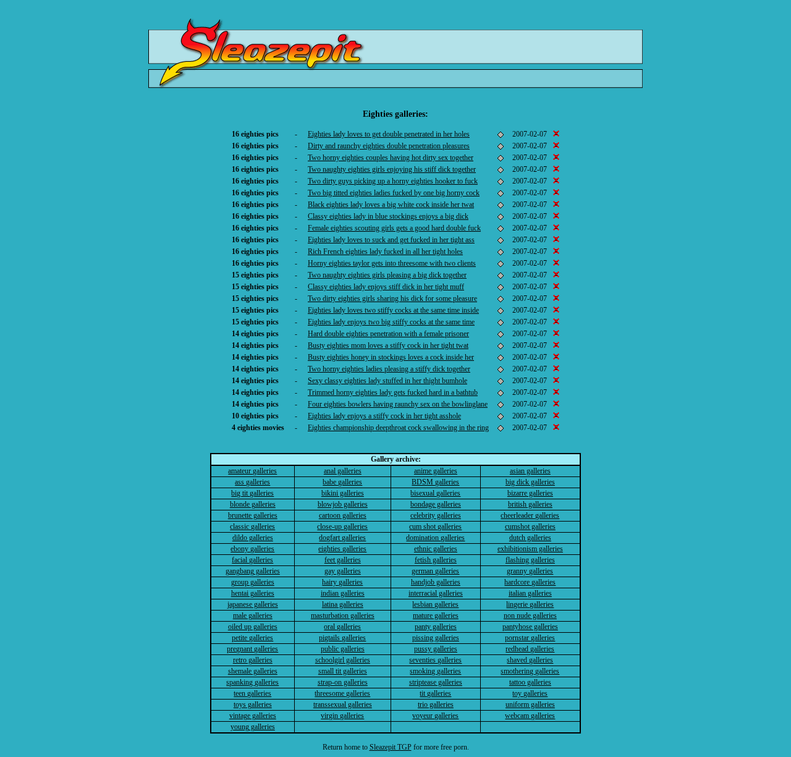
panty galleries (436, 626)
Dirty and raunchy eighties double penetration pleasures (389, 146)
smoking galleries (435, 671)
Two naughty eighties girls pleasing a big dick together (387, 275)
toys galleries (253, 704)
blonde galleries (253, 504)
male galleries (253, 615)
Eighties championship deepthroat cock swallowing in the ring (398, 427)
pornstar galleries (530, 637)
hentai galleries (252, 593)
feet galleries (342, 560)
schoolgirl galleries (342, 660)
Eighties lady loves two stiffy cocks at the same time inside (393, 310)
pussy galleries (435, 649)
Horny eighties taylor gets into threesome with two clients (392, 263)
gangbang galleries (253, 571)
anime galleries (435, 471)
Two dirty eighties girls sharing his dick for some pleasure (392, 298)
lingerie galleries (530, 604)
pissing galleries (435, 637)
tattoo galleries (530, 682)
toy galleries (530, 693)
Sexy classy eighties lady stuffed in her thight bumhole (387, 380)
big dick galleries (530, 482)
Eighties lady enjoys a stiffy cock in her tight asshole (384, 416)
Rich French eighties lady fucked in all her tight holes (385, 251)
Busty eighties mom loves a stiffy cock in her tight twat (388, 345)
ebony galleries (252, 548)
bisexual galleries (435, 493)
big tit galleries (252, 493)
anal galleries (343, 471)
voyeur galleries (435, 715)
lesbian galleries (435, 604)
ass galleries (252, 482)
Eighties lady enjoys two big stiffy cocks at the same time (391, 322)
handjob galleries (435, 582)
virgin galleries (342, 715)
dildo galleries (252, 537)
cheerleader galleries (530, 515)
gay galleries (342, 571)
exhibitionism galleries (530, 548)
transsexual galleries (342, 704)
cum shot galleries (435, 526)
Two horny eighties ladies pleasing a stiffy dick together (389, 369)
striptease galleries (435, 682)
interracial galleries (435, 593)
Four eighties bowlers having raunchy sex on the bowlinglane (398, 404)
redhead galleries (529, 649)
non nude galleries (530, 615)
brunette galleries (252, 515)
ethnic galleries (435, 548)
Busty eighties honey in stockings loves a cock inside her (391, 357)
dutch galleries (530, 537)
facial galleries (252, 560)
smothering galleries (530, 671)
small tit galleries (342, 671)
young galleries (253, 726)
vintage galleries (252, 715)
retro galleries (253, 660)
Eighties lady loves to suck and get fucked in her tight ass (391, 239)
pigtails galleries (342, 637)
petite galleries (252, 637)
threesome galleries (342, 693)
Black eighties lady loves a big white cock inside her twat (391, 204)
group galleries (252, 582)
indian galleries (343, 593)
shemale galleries (252, 671)
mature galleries (436, 615)
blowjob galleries (343, 504)
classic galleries (252, 526)
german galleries (435, 571)
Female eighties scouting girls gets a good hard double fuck (394, 228)
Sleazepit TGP (391, 747)
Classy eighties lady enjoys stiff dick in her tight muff (386, 286)
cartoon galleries (342, 515)
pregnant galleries (252, 649)
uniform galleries (530, 704)
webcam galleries (530, 715)
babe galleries (342, 482)
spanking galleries (252, 682)
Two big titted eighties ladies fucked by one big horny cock (394, 192)
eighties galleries (342, 548)
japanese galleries (252, 604)
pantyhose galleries (530, 626)
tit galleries (435, 693)
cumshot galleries (530, 526)
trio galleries (436, 704)
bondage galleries (435, 504)
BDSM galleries (435, 482)
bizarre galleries (530, 493)
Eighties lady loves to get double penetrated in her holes (389, 134)
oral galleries (342, 626)
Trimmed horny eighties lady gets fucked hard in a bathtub (393, 392)
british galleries (530, 504)
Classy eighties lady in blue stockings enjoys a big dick (388, 216)
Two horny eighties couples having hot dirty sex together (390, 157)
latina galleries (342, 604)
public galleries (343, 649)
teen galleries (252, 693)
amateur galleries (252, 471)
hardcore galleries (530, 582)
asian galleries (530, 471)
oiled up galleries (252, 626)
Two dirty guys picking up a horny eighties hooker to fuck (393, 181)
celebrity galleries (435, 515)
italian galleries (530, 593)
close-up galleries (342, 526)
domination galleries (435, 537)
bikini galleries (342, 493)
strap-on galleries (343, 682)
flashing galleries (530, 560)
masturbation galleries (342, 615)
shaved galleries (530, 660)
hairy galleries (342, 582)
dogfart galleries (342, 537)
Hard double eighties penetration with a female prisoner (388, 333)
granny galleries (530, 571)
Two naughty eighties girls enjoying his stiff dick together (392, 169)
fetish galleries (436, 560)
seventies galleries (435, 660)
